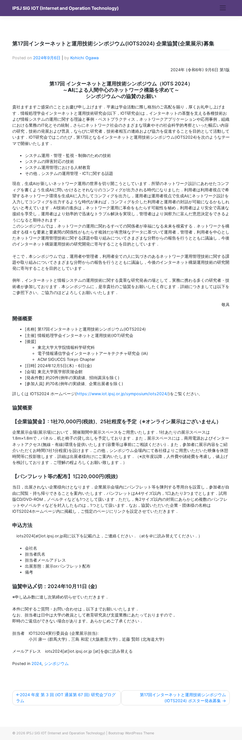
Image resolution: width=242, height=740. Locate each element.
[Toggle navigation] (223, 8)
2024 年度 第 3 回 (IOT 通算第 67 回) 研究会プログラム (66, 697)
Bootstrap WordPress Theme (131, 733)
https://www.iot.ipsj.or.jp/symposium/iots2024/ (122, 393)
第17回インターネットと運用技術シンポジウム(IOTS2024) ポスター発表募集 (183, 697)
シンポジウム (56, 663)
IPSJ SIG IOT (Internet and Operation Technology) (65, 8)
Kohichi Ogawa (84, 57)
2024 (37, 663)
